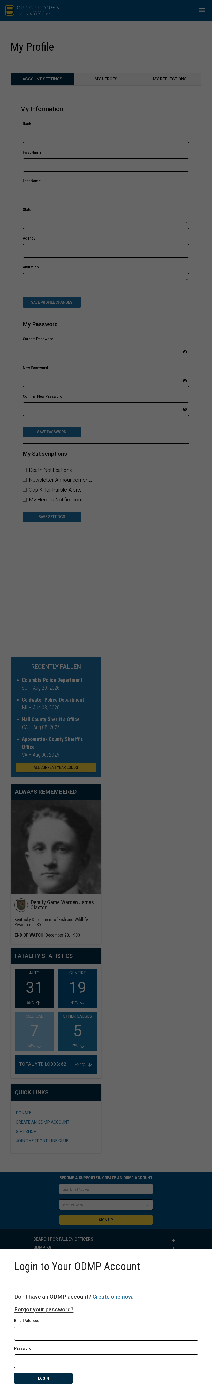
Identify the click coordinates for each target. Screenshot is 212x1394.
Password (23, 1348)
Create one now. (113, 1297)
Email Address (26, 1320)
